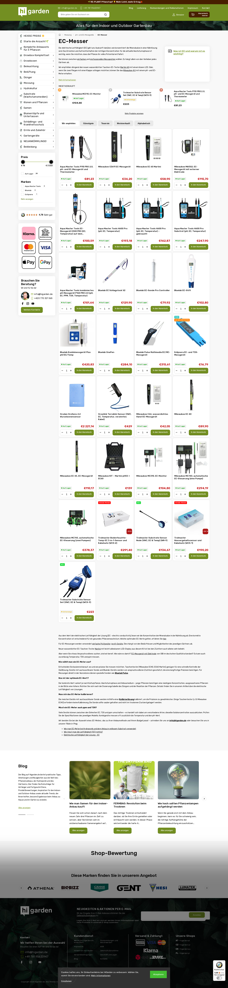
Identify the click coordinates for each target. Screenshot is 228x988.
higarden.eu (185, 949)
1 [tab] (21, 814)
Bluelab (30, 190)
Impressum (193, 8)
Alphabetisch (144, 123)
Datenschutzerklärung (86, 915)
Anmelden (197, 915)
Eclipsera (31, 194)
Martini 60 (124, 67)
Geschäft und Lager (108, 955)
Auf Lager (31, 173)
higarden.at (185, 941)
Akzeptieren (158, 974)
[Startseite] (60, 34)
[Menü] (223, 961)
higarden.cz (185, 945)
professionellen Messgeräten (102, 59)
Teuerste (105, 123)
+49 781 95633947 (36, 956)
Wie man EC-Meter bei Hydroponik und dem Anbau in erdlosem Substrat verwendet (100, 729)
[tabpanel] (89, 798)
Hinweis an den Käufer (83, 951)
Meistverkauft (123, 123)
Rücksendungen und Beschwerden (109, 941)
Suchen (105, 14)
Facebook (21, 963)
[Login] (178, 14)
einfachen (82, 59)
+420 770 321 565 (43, 298)
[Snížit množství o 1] (62, 185)
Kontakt (206, 8)
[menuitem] (36, 36)
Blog (131, 8)
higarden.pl (185, 953)
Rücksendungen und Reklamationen (167, 8)
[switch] (219, 978)
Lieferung (141, 8)
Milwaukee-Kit (129, 70)
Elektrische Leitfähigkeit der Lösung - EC (81, 735)
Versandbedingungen (83, 955)
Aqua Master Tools (35, 186)
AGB (102, 947)
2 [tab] (30, 814)
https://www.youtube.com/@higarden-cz (41, 963)
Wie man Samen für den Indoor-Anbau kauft (88, 805)
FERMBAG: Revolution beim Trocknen (130, 805)
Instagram (31, 963)
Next (204, 799)
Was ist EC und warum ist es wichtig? (189, 52)
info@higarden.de (43, 294)
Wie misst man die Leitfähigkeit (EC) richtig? (83, 732)
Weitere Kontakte (32, 310)
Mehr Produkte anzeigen (134, 113)
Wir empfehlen (69, 123)
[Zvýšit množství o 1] (71, 185)
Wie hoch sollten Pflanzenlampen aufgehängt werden (178, 805)
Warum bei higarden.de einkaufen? (84, 941)
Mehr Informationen (100, 975)
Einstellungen (66, 981)
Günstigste (88, 123)
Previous (64, 799)
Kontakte (104, 959)
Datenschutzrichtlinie (109, 951)
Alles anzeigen (24, 808)
